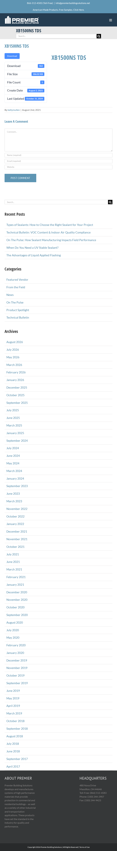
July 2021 (12, 554)
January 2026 (15, 380)
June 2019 (13, 690)
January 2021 (15, 584)
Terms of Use (84, 847)
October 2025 (15, 395)
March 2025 (14, 425)
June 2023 (13, 493)
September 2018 (17, 728)
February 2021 (16, 577)
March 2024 (14, 471)
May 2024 (12, 463)
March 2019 (14, 713)
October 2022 (15, 516)
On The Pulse (14, 302)
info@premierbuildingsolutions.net (73, 3)
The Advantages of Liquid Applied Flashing (33, 255)
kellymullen (14, 109)
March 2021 (14, 569)
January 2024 (15, 478)
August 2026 (14, 342)
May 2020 (12, 637)
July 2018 (12, 743)
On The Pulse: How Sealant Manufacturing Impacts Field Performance (51, 240)
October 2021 (15, 546)
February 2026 (16, 372)
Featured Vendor (17, 279)
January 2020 (15, 652)
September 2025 (17, 402)
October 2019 (15, 675)
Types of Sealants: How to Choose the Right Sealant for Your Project (49, 224)
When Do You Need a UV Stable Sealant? (32, 247)
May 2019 (12, 698)
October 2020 (15, 607)
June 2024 (13, 455)
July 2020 (12, 630)
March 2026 (14, 365)
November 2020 (16, 599)
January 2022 (15, 524)
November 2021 (16, 539)
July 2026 (12, 349)
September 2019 (17, 683)
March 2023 (14, 501)
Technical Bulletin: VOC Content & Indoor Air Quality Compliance (48, 232)
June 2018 (13, 751)
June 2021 (13, 561)
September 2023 (17, 486)
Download (12, 56)
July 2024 (12, 448)
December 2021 (16, 531)
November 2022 (16, 509)
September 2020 (17, 615)
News (10, 295)
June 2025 (13, 417)
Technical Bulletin (17, 317)
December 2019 (16, 660)
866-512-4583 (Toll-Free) (40, 3)
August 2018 (14, 736)
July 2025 (12, 410)
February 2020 (16, 645)
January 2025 (15, 433)
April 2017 (13, 766)
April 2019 (13, 705)
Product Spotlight (17, 310)
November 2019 (16, 668)
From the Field (15, 287)
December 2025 (16, 387)
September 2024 (17, 440)
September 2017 (17, 759)
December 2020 (16, 592)
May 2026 (12, 357)
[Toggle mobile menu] (110, 20)
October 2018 (15, 721)
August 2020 (14, 622)
